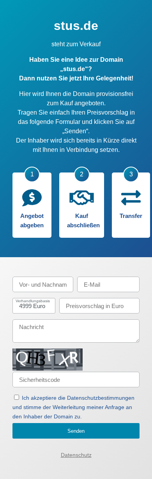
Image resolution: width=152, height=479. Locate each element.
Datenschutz (76, 455)
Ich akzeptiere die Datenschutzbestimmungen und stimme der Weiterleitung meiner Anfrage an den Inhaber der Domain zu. (73, 407)
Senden (76, 431)
